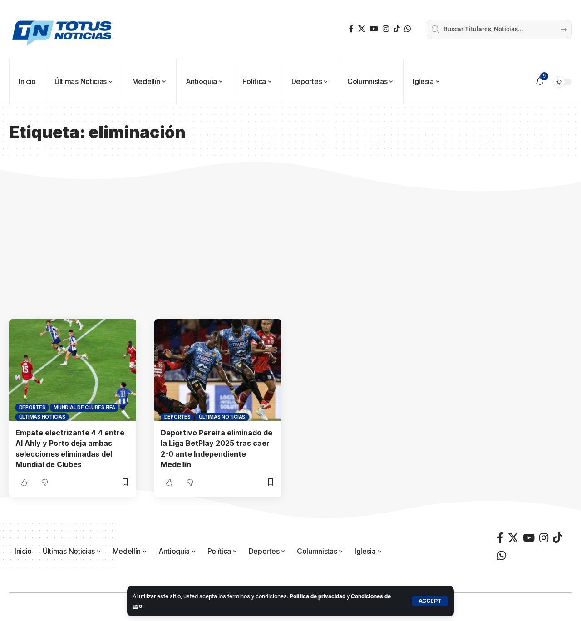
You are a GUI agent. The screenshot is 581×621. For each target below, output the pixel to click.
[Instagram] (385, 29)
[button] (430, 601)
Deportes (32, 407)
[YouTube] (374, 29)
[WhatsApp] (407, 29)
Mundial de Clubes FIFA (84, 407)
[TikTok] (396, 29)
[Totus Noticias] (63, 29)
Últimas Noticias (42, 417)
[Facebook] (351, 29)
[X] (362, 29)
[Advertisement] (290, 251)
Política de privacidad (317, 596)
